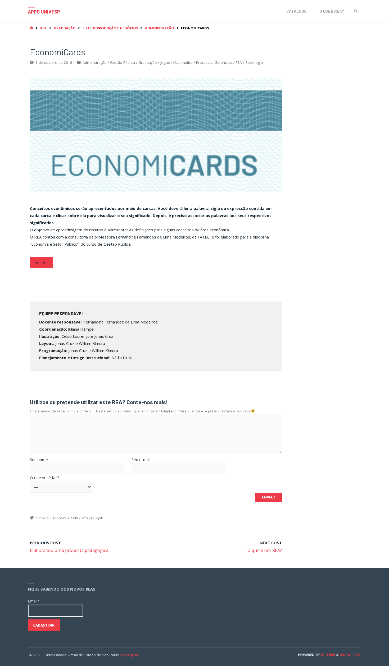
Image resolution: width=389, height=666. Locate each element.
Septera (327, 654)
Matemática (183, 62)
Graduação (65, 28)
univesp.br (129, 654)
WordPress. (350, 654)
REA (43, 28)
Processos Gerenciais (214, 62)
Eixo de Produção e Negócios (110, 28)
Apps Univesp (44, 12)
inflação (88, 518)
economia (61, 518)
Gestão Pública (122, 62)
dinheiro (42, 518)
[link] (356, 11)
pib (100, 518)
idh (75, 518)
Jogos (165, 62)
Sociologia (254, 62)
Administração (159, 28)
